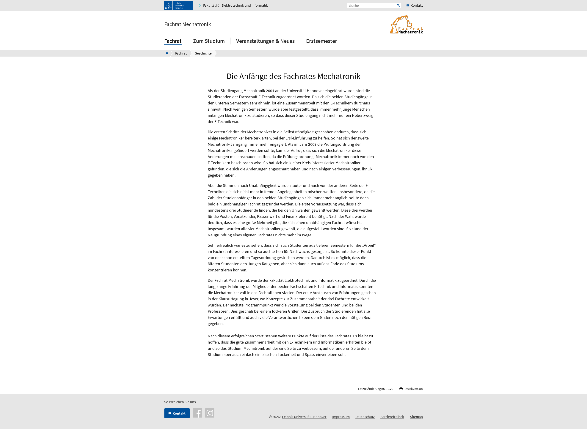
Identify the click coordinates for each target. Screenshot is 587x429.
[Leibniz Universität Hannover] (178, 5)
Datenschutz (365, 416)
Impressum (341, 416)
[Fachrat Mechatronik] (165, 53)
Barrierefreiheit (392, 416)
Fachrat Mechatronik (187, 24)
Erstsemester (321, 40)
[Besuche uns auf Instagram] (210, 412)
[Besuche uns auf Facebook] (197, 412)
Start (398, 5)
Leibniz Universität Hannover (304, 416)
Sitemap (416, 416)
